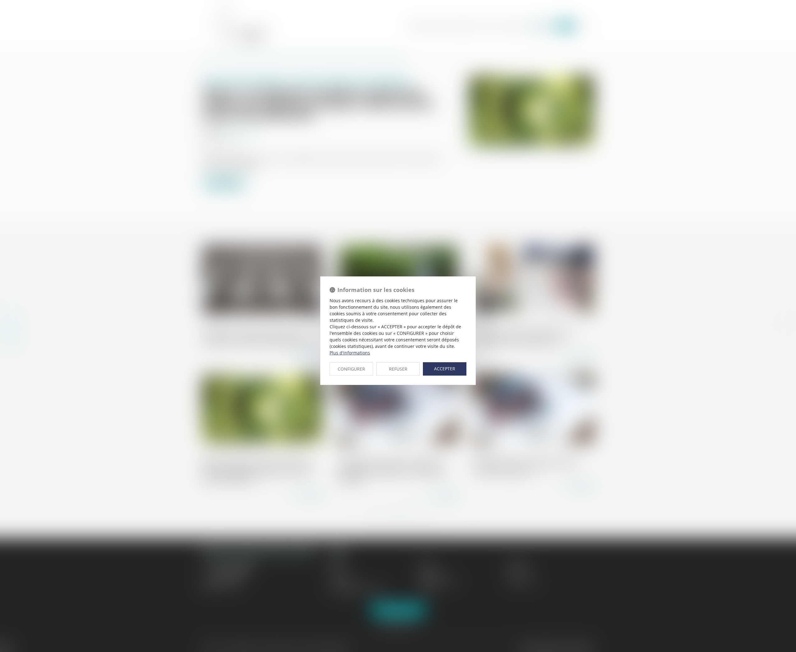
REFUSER (398, 369)
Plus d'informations (350, 353)
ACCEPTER (444, 369)
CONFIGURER (351, 369)
